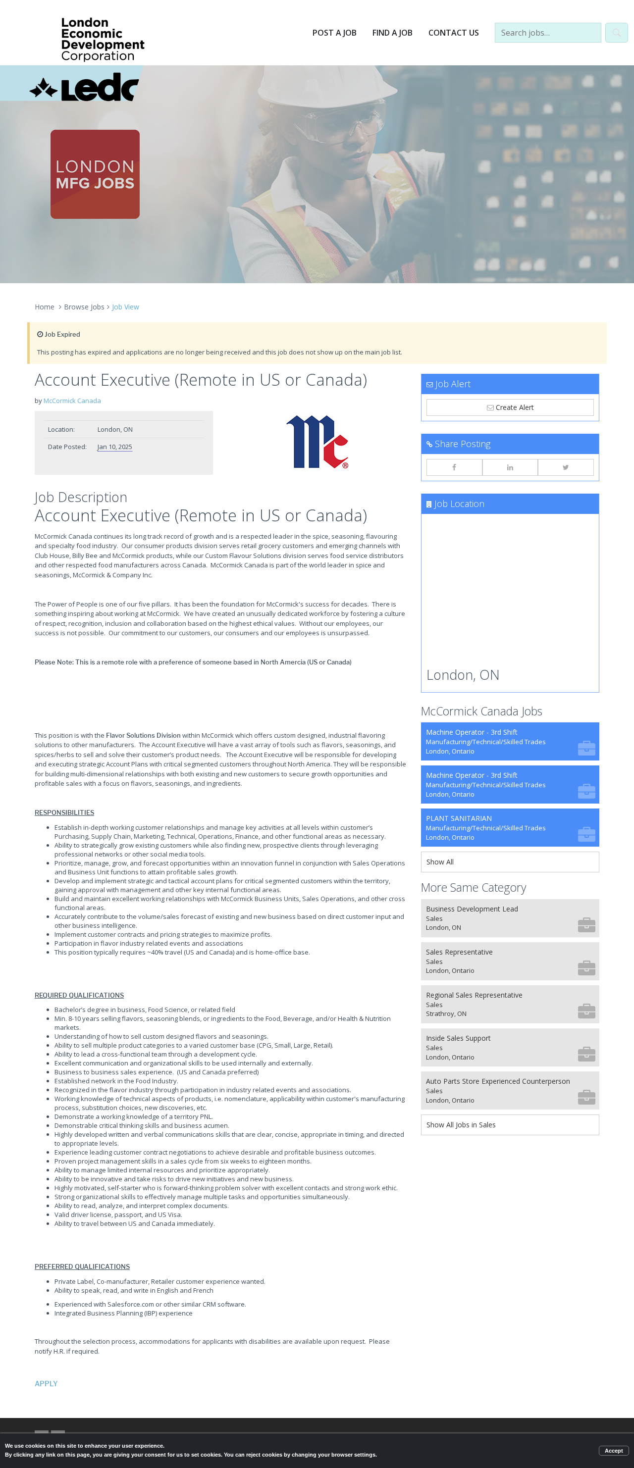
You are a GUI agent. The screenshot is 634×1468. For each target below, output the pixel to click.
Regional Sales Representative (474, 1004)
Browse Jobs (84, 306)
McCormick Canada (72, 400)
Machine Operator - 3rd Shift (486, 741)
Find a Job (392, 32)
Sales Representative (459, 961)
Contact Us (453, 32)
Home (44, 306)
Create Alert (514, 407)
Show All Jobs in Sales (461, 1124)
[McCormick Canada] (317, 442)
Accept (614, 1451)
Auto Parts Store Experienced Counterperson (498, 1090)
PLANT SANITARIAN (486, 827)
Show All (440, 861)
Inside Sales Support (458, 1047)
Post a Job (335, 32)
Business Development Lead (472, 918)
